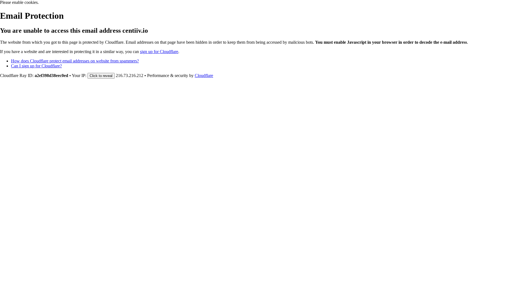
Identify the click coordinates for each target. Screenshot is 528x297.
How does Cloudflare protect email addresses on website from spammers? (75, 61)
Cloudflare (204, 75)
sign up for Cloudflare (159, 51)
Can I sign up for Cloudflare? (36, 66)
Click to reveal (101, 76)
